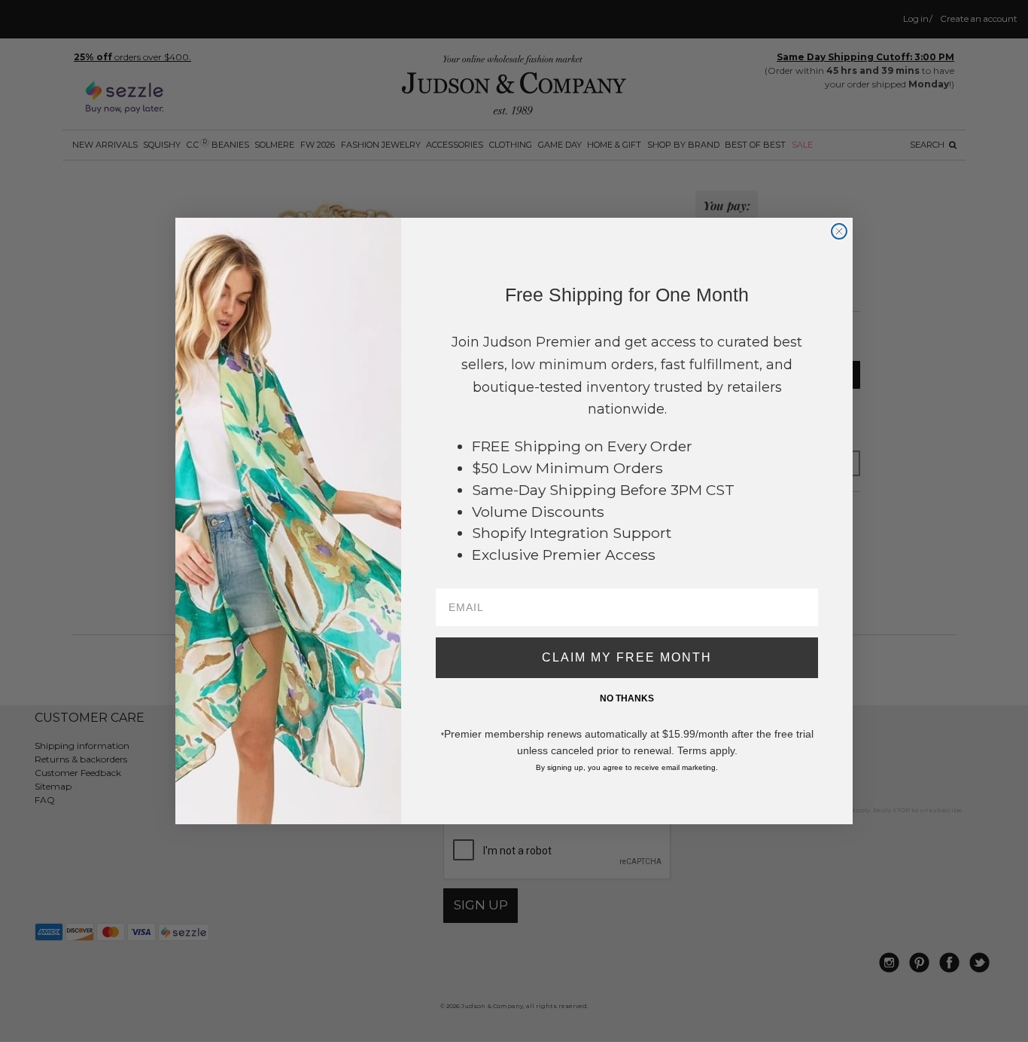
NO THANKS (627, 698)
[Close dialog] (839, 231)
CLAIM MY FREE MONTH (627, 657)
